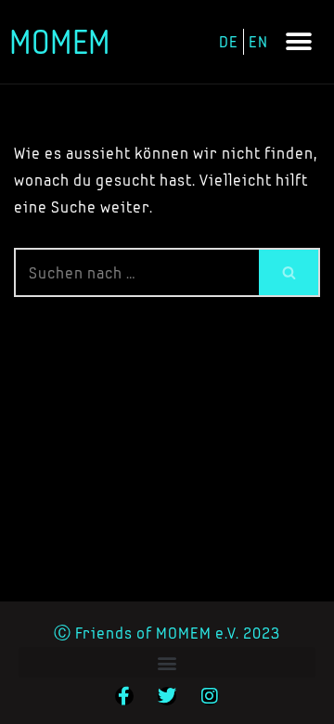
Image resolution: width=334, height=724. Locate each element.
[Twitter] (167, 696)
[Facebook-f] (124, 696)
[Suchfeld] (289, 272)
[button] (298, 42)
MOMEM (59, 41)
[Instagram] (209, 696)
